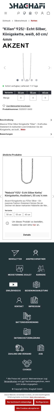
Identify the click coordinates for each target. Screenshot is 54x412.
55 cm (33, 92)
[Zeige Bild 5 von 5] (36, 80)
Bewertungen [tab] (6, 134)
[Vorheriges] (5, 67)
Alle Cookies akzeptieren (27, 408)
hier (34, 225)
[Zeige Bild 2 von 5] (22, 80)
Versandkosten (10, 381)
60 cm (45, 92)
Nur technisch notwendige (19, 402)
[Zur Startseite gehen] (27, 6)
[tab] (26, 124)
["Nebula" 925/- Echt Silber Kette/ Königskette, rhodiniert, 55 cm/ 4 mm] (27, 171)
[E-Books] (30, 13)
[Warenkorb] (48, 13)
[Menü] (6, 13)
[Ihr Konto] (42, 13)
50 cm (21, 92)
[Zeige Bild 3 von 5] (27, 80)
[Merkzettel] (36, 13)
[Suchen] (18, 13)
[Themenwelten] (24, 13)
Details (27, 234)
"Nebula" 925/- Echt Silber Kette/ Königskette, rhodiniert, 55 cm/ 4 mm (26, 194)
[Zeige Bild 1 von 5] (18, 80)
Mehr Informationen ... (38, 397)
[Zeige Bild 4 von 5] (32, 80)
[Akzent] (27, 45)
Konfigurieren (42, 402)
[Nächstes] (49, 67)
